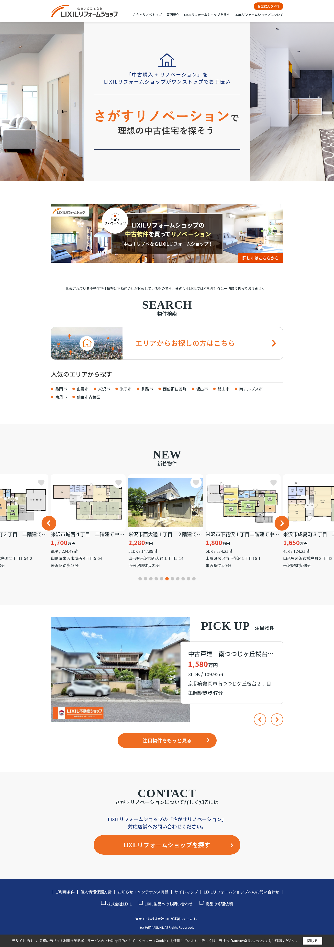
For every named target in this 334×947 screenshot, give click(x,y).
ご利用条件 (65, 892)
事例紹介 (173, 14)
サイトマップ (186, 892)
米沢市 (104, 389)
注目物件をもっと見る (167, 740)
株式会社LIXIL (119, 904)
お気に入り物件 (268, 6)
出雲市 (83, 389)
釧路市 (147, 389)
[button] (49, 523)
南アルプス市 (251, 389)
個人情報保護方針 (96, 892)
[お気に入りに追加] (43, 482)
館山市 (223, 389)
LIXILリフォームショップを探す (207, 14)
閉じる (312, 941)
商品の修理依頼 (219, 904)
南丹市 (61, 397)
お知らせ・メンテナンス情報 (143, 892)
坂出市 (202, 389)
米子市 (126, 389)
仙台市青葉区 (88, 397)
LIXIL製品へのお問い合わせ (169, 904)
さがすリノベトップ (147, 14)
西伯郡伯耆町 (174, 389)
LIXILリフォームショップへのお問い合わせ (241, 892)
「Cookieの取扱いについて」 (248, 941)
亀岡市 (61, 389)
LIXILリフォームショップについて (258, 14)
